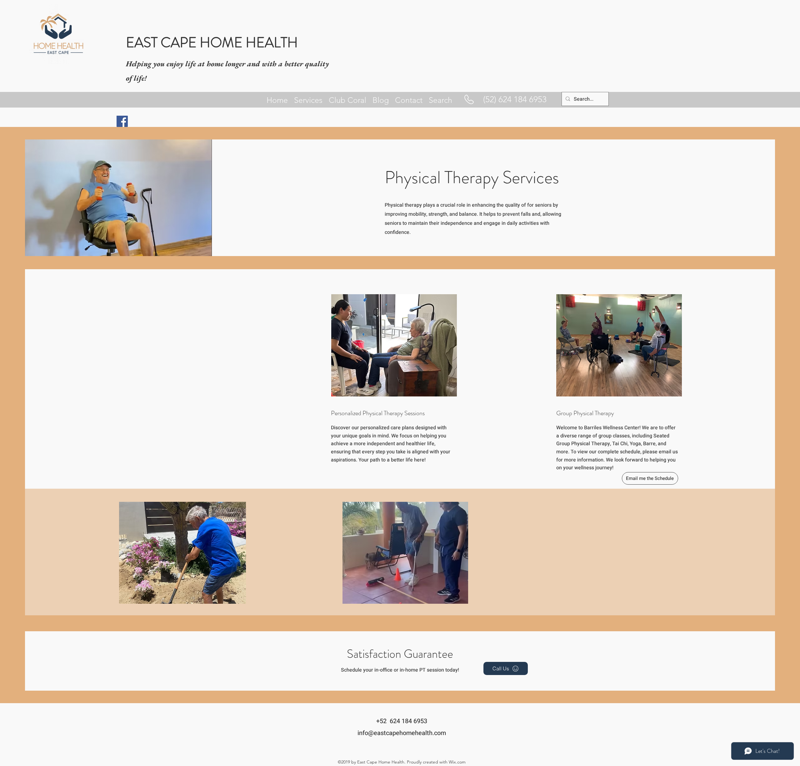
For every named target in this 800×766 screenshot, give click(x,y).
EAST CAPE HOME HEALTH (212, 43)
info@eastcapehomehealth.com (402, 733)
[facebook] (122, 121)
